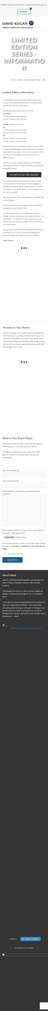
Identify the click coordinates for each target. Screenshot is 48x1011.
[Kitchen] (13, 389)
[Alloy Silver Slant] (13, 307)
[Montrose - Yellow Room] (34, 373)
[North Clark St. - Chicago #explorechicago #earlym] (24, 923)
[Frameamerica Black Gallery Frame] (13, 259)
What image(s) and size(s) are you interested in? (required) (21, 492)
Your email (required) (10, 481)
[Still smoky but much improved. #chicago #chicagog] (24, 746)
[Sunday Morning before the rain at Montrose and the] (24, 822)
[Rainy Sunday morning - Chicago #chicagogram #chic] (24, 898)
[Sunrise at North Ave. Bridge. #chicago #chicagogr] (24, 796)
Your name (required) (10, 470)
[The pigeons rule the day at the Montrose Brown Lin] (24, 644)
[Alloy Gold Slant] (13, 275)
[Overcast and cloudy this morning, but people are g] (24, 720)
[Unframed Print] (34, 307)
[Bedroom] (13, 405)
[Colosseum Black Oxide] (34, 291)
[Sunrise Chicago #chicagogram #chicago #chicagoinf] (24, 847)
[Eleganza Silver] (34, 259)
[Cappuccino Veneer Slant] (13, 291)
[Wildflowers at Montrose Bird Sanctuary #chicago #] (24, 695)
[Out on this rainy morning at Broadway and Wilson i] (24, 771)
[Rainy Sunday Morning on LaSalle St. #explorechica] (24, 670)
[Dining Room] (13, 421)
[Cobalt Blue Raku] (34, 275)
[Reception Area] (34, 389)
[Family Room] (13, 373)
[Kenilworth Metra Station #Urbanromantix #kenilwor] (24, 872)
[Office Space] (34, 405)
